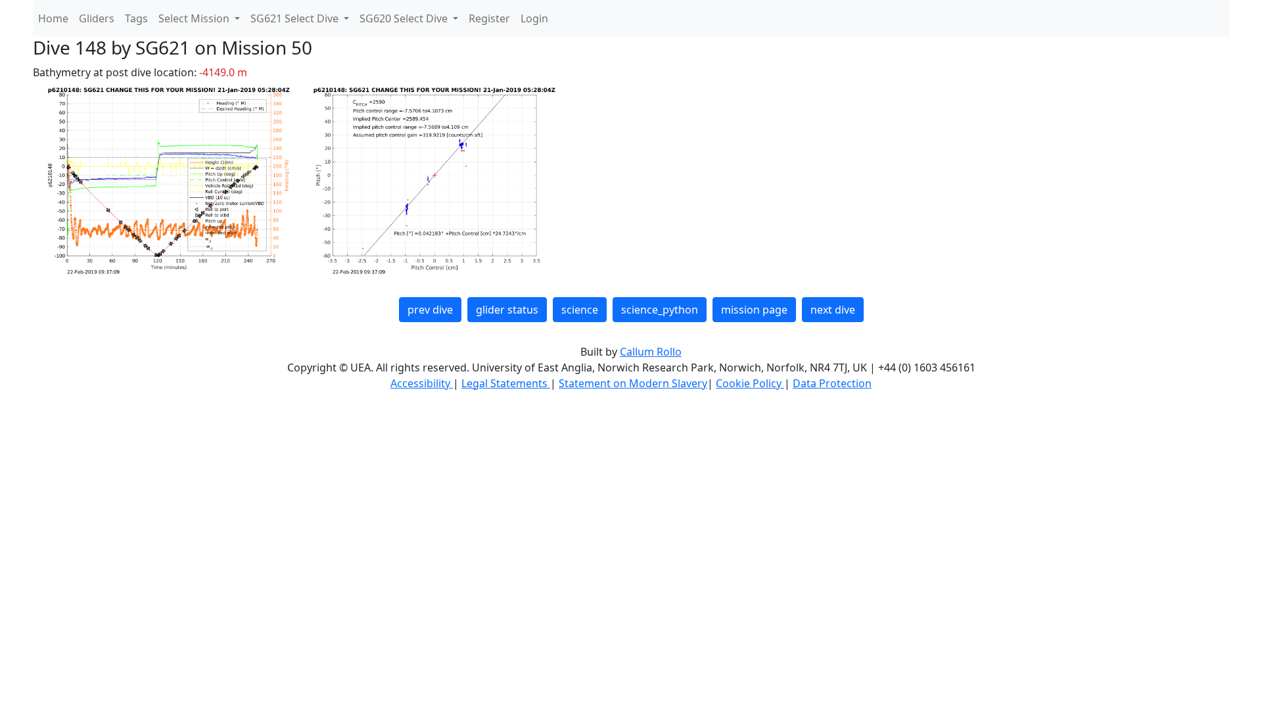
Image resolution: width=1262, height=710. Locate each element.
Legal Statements (505, 383)
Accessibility (421, 383)
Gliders (96, 18)
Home (53, 18)
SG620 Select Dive (405, 18)
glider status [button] (507, 309)
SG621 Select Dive (295, 18)
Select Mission (195, 18)
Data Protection (832, 383)
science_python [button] (659, 309)
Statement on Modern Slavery (633, 383)
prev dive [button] (430, 309)
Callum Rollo (651, 351)
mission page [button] (754, 309)
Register (489, 18)
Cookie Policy (750, 383)
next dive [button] (832, 309)
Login (534, 18)
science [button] (579, 309)
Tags (136, 18)
